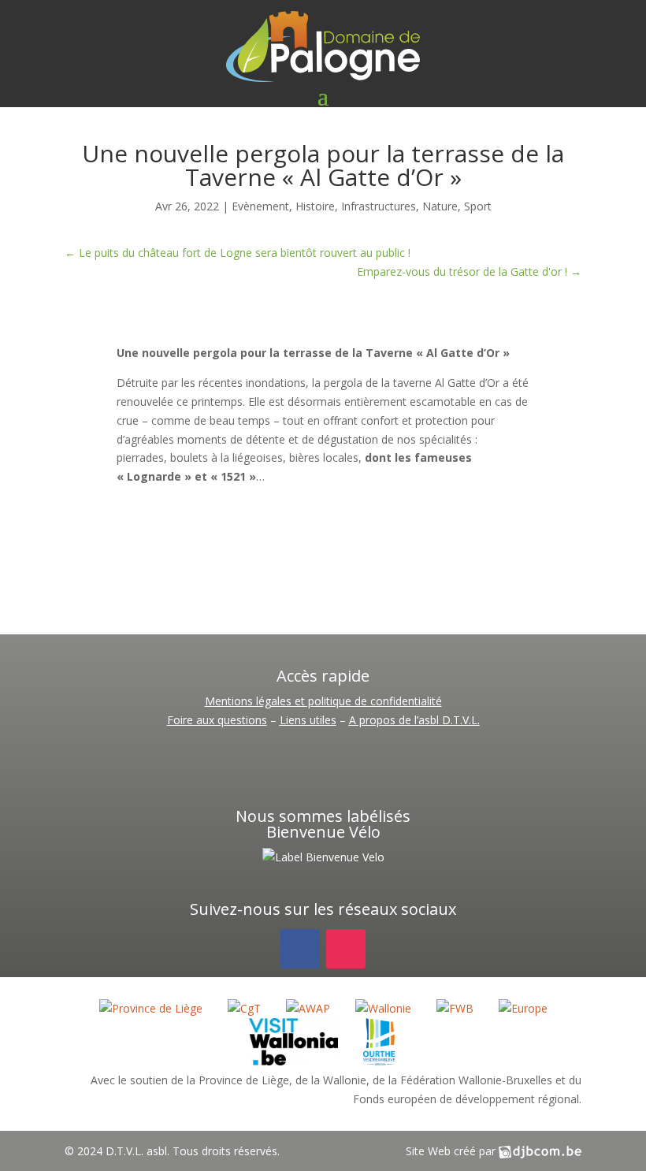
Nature (440, 206)
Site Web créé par (452, 1150)
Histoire (315, 206)
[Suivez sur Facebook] (300, 948)
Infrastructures (378, 206)
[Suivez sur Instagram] (346, 948)
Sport (478, 206)
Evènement (260, 206)
